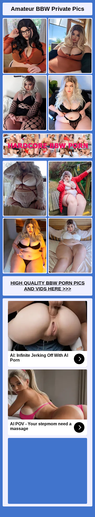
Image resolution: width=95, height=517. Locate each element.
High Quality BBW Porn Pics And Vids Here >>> (48, 285)
